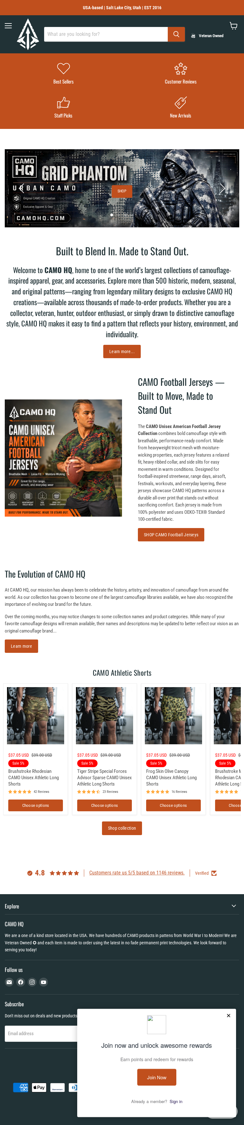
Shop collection (122, 828)
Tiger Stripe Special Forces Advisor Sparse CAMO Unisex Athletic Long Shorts (104, 777)
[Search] (176, 34)
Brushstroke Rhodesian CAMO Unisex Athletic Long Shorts (33, 777)
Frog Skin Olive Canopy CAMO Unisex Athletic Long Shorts (171, 777)
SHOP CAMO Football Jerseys (171, 534)
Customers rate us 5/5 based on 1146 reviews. (137, 873)
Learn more (21, 646)
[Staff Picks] (63, 108)
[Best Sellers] (63, 74)
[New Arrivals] (180, 108)
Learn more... (122, 351)
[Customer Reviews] (180, 74)
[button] (22, 188)
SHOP (122, 191)
